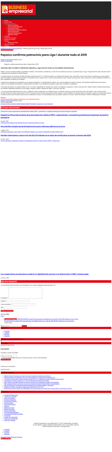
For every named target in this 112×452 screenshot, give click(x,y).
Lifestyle (6, 41)
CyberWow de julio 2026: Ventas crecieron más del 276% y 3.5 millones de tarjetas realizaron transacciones (34, 379)
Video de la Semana (9, 44)
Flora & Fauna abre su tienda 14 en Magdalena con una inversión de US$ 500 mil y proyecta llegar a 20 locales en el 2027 (38, 388)
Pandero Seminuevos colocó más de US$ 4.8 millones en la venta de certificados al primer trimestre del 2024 (46, 135)
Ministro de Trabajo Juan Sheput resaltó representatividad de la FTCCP (23, 387)
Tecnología (7, 36)
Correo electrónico (6, 304)
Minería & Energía (13, 34)
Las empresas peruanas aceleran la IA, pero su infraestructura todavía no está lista (26, 380)
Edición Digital (8, 22)
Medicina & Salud (13, 42)
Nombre (3, 301)
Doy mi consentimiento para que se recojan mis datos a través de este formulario (24, 357)
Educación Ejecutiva (13, 28)
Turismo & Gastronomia (11, 418)
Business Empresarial (7, 59)
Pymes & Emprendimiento (15, 26)
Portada (6, 20)
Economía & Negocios (9, 23)
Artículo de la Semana (9, 39)
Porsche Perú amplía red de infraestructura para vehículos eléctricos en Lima (33, 126)
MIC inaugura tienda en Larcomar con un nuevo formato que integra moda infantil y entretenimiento (31, 384)
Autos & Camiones (13, 25)
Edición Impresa (8, 403)
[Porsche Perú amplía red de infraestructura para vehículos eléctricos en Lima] (22, 122)
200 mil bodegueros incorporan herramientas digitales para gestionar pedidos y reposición (28, 385)
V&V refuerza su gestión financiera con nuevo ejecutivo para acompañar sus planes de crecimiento (31, 382)
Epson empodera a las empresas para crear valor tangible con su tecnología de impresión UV (29, 377)
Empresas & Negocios (19, 99)
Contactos (6, 45)
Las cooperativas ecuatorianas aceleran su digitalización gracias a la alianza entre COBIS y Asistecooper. (45, 274)
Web (2, 307)
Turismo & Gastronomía (10, 37)
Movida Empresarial (13, 31)
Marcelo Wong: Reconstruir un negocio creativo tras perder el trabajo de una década (27, 376)
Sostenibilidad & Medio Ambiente (17, 30)
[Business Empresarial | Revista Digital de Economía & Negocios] (18, 14)
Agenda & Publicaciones (14, 33)
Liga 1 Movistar (30, 99)
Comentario (4, 298)
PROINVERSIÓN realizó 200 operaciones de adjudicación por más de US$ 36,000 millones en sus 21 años (39, 321)
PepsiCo (37, 99)
